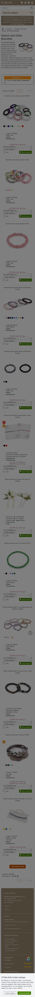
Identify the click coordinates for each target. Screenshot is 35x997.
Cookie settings (10, 993)
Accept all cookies (24, 993)
